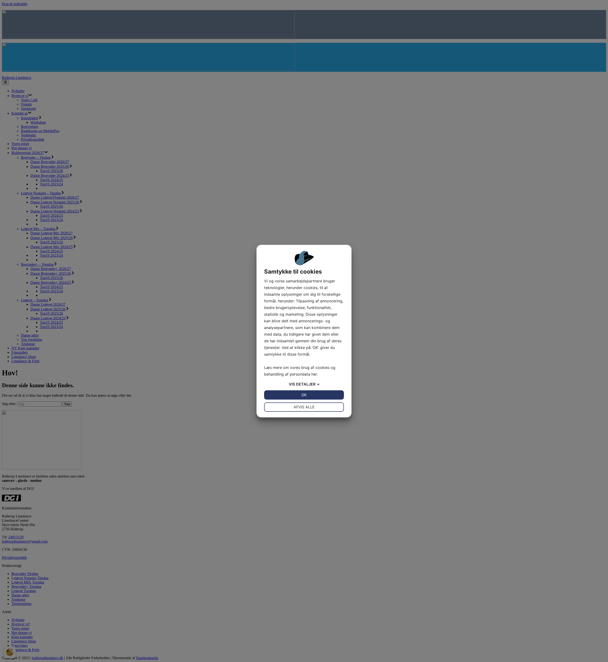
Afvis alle (304, 407)
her (314, 374)
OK (304, 394)
